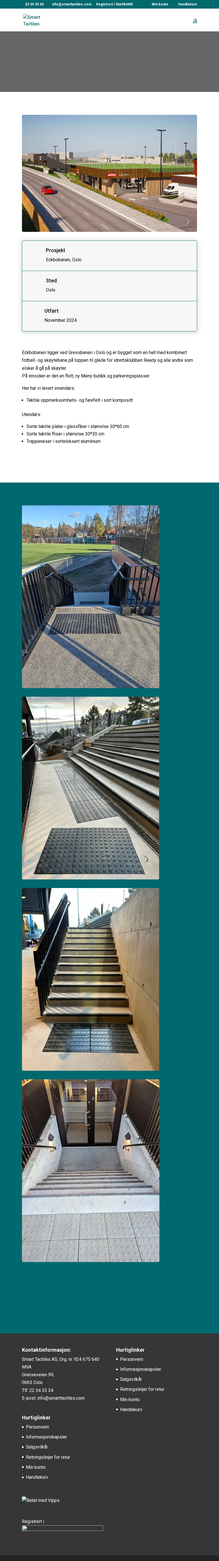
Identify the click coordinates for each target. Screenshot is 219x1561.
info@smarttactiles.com (61, 1398)
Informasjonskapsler (46, 1437)
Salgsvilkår (37, 1447)
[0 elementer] (185, 6)
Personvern (37, 1427)
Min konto (160, 4)
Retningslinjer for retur (48, 1457)
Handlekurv (37, 1477)
